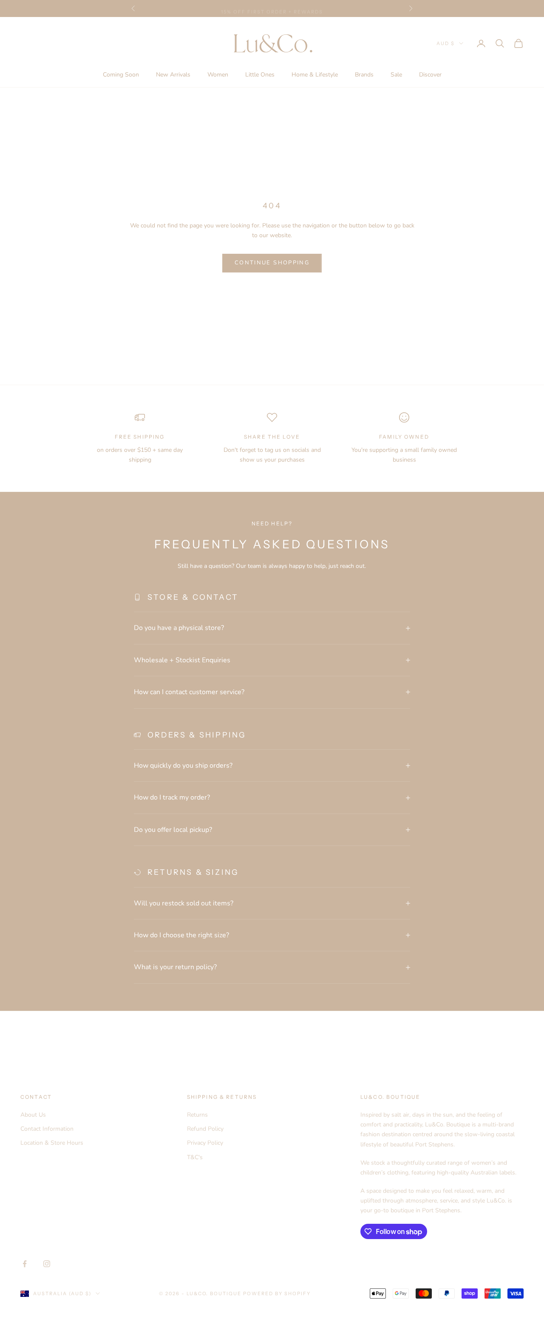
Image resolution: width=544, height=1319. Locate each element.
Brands (364, 75)
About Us (33, 1115)
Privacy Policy (205, 1143)
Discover (430, 75)
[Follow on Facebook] (24, 1263)
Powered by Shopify (277, 1293)
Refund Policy (205, 1129)
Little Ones (260, 75)
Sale (396, 75)
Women (217, 75)
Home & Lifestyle (315, 75)
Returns (197, 1115)
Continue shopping (272, 263)
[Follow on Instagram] (46, 1263)
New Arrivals (173, 75)
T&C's (195, 1157)
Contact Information (47, 1129)
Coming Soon (121, 75)
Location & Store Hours (51, 1143)
